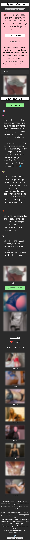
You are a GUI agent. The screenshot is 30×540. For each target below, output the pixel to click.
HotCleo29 (15, 404)
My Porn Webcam (5, 506)
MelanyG (15, 495)
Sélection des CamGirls (9, 501)
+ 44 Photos (15, 337)
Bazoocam (25, 506)
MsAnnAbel (15, 441)
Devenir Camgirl (10, 503)
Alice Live (13, 506)
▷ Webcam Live (15, 105)
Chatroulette (15, 508)
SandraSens (16, 422)
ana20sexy (15, 477)
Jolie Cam (19, 506)
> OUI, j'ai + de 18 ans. (15, 35)
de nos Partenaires (24, 514)
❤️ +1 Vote (15, 342)
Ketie (15, 386)
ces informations (14, 58)
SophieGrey (15, 368)
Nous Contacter (19, 503)
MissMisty (15, 459)
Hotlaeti (17, 166)
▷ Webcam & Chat (15, 288)
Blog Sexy (18, 501)
